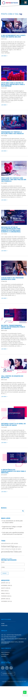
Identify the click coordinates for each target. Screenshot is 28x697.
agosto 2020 (4, 588)
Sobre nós (4, 625)
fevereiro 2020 (5, 596)
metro (20, 547)
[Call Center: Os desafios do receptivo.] (14, 366)
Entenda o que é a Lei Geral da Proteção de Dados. (13, 424)
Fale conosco (5, 652)
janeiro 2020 (4, 598)
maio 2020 (4, 590)
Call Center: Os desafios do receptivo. (12, 377)
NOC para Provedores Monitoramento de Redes (13, 639)
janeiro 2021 (4, 582)
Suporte (3, 656)
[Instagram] (2, 667)
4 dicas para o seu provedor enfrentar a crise (12, 278)
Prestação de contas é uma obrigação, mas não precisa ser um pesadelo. (13, 179)
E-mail (3, 567)
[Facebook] (6, 667)
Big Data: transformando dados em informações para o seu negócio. (13, 326)
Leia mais (3, 55)
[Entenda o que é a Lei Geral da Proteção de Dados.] (14, 413)
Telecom (17, 551)
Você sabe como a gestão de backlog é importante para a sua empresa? (13, 84)
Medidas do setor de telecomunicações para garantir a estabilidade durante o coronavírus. (11, 229)
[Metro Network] (10, 3)
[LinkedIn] (11, 667)
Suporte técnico (7, 673)
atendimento (5, 543)
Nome (3, 562)
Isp (12, 546)
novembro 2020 (5, 585)
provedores (7, 551)
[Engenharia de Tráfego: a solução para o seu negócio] (14, 122)
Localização (5, 654)
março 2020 (4, 593)
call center (14, 543)
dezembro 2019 (5, 601)
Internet (5, 546)
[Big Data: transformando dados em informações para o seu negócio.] (14, 315)
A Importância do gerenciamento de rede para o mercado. (13, 471)
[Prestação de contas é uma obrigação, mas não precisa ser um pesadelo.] (14, 168)
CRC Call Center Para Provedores (11, 635)
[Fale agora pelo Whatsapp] (24, 692)
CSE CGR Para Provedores (8, 637)
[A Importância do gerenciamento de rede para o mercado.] (14, 459)
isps (16, 546)
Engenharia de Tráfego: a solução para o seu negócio (12, 132)
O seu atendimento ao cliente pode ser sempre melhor (13, 36)
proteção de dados (15, 549)
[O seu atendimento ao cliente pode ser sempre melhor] (14, 25)
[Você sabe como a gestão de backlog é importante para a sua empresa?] (14, 73)
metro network (5, 549)
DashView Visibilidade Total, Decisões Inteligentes (12, 642)
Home (2, 623)
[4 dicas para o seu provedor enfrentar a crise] (14, 268)
